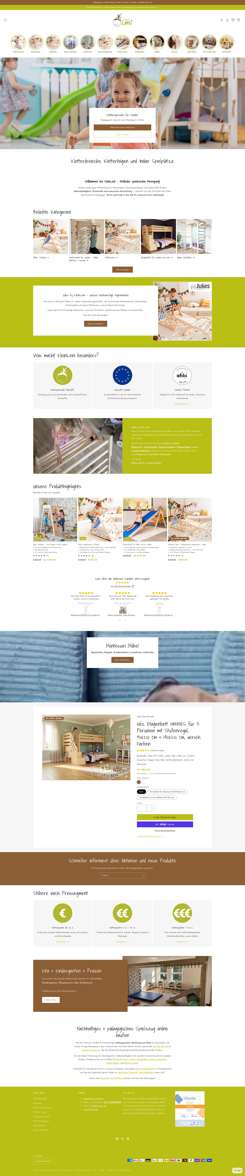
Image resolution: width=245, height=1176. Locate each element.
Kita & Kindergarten (41, 1121)
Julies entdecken (95, 323)
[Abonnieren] (142, 876)
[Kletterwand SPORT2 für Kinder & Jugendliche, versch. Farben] (86, 610)
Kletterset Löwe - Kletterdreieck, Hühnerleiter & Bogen (187, 545)
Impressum (110, 1170)
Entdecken (61, 941)
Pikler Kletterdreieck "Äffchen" (89, 545)
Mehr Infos (51, 999)
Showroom (37, 1103)
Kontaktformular (91, 1109)
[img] (122, 583)
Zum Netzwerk (181, 403)
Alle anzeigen (122, 269)
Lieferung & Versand (41, 1116)
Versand (150, 773)
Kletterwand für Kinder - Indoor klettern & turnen (84, 259)
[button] (5, 20)
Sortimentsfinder (40, 1098)
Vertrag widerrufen (41, 1130)
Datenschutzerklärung (82, 1170)
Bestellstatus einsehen (93, 1098)
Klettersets (110, 257)
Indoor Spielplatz (184, 257)
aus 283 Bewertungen (121, 586)
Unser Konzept (122, 134)
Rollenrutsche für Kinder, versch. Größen (137, 545)
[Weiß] (144, 782)
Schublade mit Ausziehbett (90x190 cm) (157, 797)
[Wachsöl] (138, 782)
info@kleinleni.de (98, 1105)
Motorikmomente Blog (42, 1107)
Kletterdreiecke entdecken (122, 127)
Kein (141, 791)
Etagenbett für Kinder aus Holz (155, 257)
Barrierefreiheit (39, 1125)
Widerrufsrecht (68, 1170)
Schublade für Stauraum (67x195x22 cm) (167, 791)
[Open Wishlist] (233, 20)
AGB (94, 1170)
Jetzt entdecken (122, 660)
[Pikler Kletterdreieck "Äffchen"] (159, 610)
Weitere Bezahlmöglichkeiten (165, 830)
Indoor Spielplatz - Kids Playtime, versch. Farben (50, 545)
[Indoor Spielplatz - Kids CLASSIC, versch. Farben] (123, 610)
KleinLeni (42, 1170)
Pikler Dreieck (39, 257)
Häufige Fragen (39, 1112)
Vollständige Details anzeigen (149, 836)
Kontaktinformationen (124, 1170)
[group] (18, 44)
